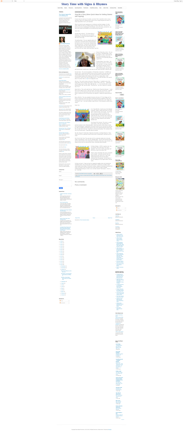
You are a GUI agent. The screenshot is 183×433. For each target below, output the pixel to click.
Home (94, 217)
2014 (61, 261)
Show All (122, 419)
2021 (61, 249)
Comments (63, 302)
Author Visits (105, 7)
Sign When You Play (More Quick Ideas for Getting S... (66, 274)
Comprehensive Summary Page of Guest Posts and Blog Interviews (120, 276)
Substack (117, 215)
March (62, 291)
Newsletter (120, 7)
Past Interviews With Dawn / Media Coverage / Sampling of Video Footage (120, 281)
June (62, 286)
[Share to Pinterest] (102, 173)
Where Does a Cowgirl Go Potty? (64, 124)
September (63, 281)
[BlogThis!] (98, 173)
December (63, 266)
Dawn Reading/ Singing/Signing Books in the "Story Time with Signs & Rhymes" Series (120, 244)
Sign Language (96, 175)
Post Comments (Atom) (84, 219)
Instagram (117, 219)
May (62, 288)
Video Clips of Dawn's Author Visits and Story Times (120, 239)
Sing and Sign (101, 175)
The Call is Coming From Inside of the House (119, 373)
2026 (61, 241)
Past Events (86, 7)
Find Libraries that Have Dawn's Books (120, 264)
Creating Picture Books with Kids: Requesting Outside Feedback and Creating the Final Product (65, 229)
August (62, 283)
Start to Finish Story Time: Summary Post (65, 219)
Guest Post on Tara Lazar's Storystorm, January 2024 (120, 293)
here (70, 73)
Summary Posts (113, 7)
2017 (61, 256)
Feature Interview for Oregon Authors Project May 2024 (120, 290)
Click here (61, 77)
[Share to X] (99, 173)
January (63, 294)
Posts (62, 300)
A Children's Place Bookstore (64, 89)
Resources (71, 7)
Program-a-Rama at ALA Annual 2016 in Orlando (119, 415)
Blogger (109, 429)
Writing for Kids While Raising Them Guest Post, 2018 (120, 300)
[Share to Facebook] (100, 173)
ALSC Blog (118, 344)
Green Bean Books (62, 80)
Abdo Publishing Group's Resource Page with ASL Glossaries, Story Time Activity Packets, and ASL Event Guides (120, 256)
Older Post (110, 217)
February (63, 293)
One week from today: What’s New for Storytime (119, 383)
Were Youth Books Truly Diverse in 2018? (119, 396)
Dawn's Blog (60, 7)
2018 (61, 254)
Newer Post (77, 217)
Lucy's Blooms (63, 119)
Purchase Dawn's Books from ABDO (120, 262)
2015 (61, 259)
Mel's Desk (118, 400)
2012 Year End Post (64, 202)
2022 (61, 247)
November (63, 267)
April (62, 289)
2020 (61, 251)
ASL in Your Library (119, 331)
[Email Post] (94, 173)
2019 (61, 252)
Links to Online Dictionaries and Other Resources (120, 235)
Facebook (117, 226)
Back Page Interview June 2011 (119, 308)
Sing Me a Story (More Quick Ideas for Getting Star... (66, 278)
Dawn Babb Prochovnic (65, 43)
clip (87, 78)
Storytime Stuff (119, 387)
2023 (61, 246)
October (63, 269)
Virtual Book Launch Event (64, 118)
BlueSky (117, 223)
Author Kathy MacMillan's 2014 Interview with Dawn (120, 305)
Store (100, 7)
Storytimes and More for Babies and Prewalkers (119, 354)
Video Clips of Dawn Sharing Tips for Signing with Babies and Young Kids (120, 250)
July (62, 284)
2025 (61, 242)
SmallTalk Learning (94, 7)
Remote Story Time (62, 122)
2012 (61, 264)
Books (65, 7)
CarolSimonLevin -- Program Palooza (119, 360)
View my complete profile (64, 68)
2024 (61, 244)
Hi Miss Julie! (118, 371)
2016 (61, 257)
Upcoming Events (78, 7)
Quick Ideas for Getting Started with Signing (85, 175)
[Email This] (96, 173)
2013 (61, 262)
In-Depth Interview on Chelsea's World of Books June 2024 (120, 286)
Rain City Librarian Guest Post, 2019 (120, 297)
